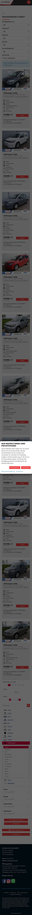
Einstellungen (26, 467)
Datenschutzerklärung (8, 471)
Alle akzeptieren (14, 467)
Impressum (19, 471)
